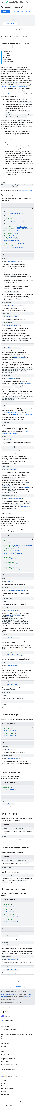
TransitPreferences (16, 247)
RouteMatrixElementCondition (25, 545)
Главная (3, 29)
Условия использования (8, 1069)
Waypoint (12, 730)
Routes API (19, 7)
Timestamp (11, 348)
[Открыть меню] (2, 2)
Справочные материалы (10, 33)
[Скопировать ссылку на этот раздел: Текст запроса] (14, 195)
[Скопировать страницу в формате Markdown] (8, 46)
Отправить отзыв (8, 40)
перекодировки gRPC (25, 190)
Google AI (3, 1091)
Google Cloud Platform (7, 1088)
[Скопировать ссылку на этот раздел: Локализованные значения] (28, 889)
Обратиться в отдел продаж (9, 1064)
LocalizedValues (15, 564)
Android (3, 1046)
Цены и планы (5, 1061)
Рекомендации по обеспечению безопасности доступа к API (17, 1035)
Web (2, 1051)
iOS (2, 1049)
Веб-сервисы (5, 1054)
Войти (31, 2)
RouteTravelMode (22, 227)
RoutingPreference (27, 228)
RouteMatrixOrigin (17, 213)
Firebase (3, 1086)
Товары (10, 29)
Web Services (6, 7)
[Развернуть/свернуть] (11, 52)
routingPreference (13, 615)
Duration (11, 610)
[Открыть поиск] (27, 2)
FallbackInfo (14, 559)
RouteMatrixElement (8, 479)
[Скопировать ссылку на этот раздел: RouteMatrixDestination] (25, 772)
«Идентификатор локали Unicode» (11, 412)
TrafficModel (22, 244)
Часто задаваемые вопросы (9, 1029)
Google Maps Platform (19, 29)
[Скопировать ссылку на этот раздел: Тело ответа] (13, 514)
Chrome (3, 1083)
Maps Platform (20, 2)
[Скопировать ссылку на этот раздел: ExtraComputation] (20, 814)
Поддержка (4, 1067)
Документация (7, 31)
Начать (5, 11)
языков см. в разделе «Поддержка (22, 414)
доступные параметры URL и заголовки (14, 87)
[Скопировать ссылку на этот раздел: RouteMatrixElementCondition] (31, 848)
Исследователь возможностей (10, 1032)
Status (12, 542)
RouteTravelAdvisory (16, 553)
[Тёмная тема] (32, 209)
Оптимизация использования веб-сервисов (13, 1038)
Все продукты (5, 1094)
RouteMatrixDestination (18, 222)
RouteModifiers (14, 735)
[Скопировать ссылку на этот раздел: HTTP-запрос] (13, 179)
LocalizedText (14, 906)
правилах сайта (28, 996)
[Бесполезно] (26, 36)
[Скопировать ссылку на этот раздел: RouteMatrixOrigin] (20, 715)
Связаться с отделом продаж (21, 11)
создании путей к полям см (10, 93)
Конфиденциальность (23, 1101)
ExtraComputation (13, 240)
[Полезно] (23, 36)
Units (15, 237)
